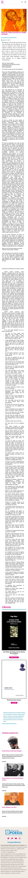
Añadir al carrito (14, 657)
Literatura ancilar (11, 716)
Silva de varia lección (18, 719)
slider (4, 721)
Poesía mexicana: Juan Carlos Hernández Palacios (12, 779)
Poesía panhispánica (17, 718)
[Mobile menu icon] (25, 2)
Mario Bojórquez (20, 716)
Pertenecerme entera (14, 700)
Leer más (14, 702)
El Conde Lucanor (16, 714)
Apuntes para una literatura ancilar (16, 712)
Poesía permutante (7, 719)
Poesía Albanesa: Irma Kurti (9, 807)
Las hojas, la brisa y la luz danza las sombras (14, 652)
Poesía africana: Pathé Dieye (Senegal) (12, 751)
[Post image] (14, 742)
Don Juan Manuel (7, 714)
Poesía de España (7, 718)
